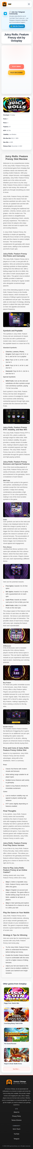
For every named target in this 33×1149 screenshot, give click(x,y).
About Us (16, 1112)
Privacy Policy (16, 1116)
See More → (16, 1069)
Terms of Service (16, 1120)
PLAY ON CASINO (16, 72)
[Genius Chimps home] (7, 4)
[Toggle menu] (29, 4)
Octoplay (12, 115)
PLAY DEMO (16, 66)
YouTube (16, 1134)
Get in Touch (16, 1129)
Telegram (16, 1139)
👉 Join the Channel (17, 26)
